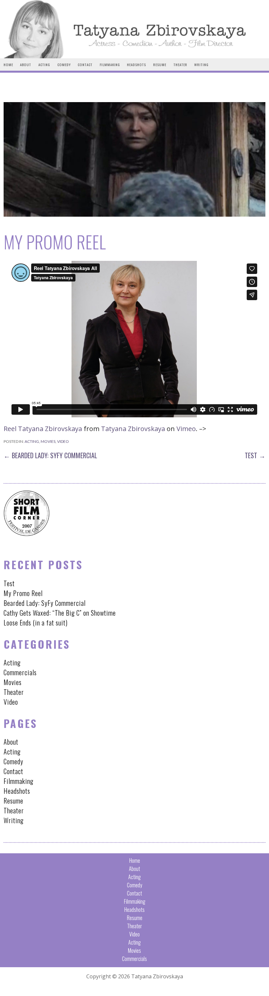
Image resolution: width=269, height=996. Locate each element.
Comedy (64, 64)
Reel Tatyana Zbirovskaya (43, 428)
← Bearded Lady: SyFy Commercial (50, 455)
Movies (48, 441)
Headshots (136, 64)
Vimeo (186, 428)
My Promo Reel (23, 593)
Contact (85, 64)
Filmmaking (110, 64)
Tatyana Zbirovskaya (133, 428)
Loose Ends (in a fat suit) (36, 622)
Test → (255, 455)
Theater (180, 64)
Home (8, 64)
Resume (159, 64)
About (25, 64)
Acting (44, 64)
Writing (201, 64)
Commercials (20, 672)
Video (63, 441)
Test (9, 583)
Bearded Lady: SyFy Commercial (45, 603)
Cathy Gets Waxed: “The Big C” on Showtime (60, 613)
